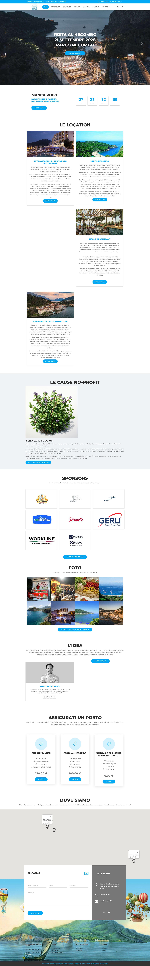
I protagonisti (55, 7)
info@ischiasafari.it (117, 1)
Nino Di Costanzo (50, 686)
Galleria (86, 7)
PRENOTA (41, 779)
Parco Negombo (99, 161)
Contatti (104, 950)
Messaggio (31, 892)
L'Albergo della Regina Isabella (82, 963)
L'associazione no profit (56, 952)
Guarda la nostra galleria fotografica (75, 629)
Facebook (79, 950)
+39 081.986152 (104, 1)
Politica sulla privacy (56, 948)
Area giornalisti (105, 948)
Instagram (80, 948)
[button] (9, 43)
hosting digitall (104, 963)
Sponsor (77, 7)
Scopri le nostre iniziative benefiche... (38, 462)
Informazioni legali (55, 950)
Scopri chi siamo (100, 661)
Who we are (67, 7)
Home (45, 7)
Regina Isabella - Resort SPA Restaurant (50, 162)
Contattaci (105, 7)
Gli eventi (96, 7)
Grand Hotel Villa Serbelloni (50, 321)
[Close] (50, 817)
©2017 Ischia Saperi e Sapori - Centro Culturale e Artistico (57, 963)
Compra (75, 779)
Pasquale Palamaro (36, 951)
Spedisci (34, 913)
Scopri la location (50, 200)
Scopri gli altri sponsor (75, 557)
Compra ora (39, 108)
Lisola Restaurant (99, 239)
